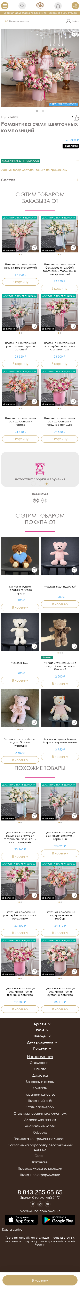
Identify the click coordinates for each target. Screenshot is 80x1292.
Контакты (40, 1088)
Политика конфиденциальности (40, 1139)
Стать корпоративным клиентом (40, 1113)
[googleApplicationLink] (58, 1220)
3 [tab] (47, 484)
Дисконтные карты (40, 1126)
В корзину (40, 1280)
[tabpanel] (40, 68)
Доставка (40, 1075)
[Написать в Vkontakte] (47, 1204)
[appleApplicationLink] (21, 1220)
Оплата (40, 1069)
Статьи (40, 1156)
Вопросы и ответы (40, 1082)
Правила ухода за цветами (40, 1168)
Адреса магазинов (40, 1120)
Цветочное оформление (40, 1175)
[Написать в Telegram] (32, 1204)
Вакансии (40, 1162)
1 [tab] (37, 111)
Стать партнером (40, 1107)
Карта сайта (12, 1229)
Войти (75, 21)
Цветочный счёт (40, 1101)
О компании (40, 1063)
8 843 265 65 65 (40, 1192)
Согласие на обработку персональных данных (40, 1147)
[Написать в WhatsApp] (40, 1204)
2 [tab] (43, 111)
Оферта (40, 1132)
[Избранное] (74, 34)
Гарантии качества (40, 1094)
